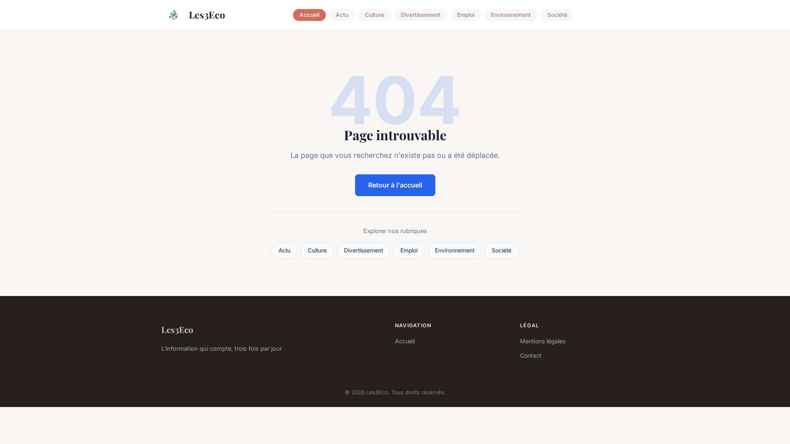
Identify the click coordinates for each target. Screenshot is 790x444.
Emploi (465, 15)
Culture (374, 15)
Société (557, 15)
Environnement (511, 15)
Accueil (309, 15)
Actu (342, 15)
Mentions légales (542, 341)
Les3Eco (207, 14)
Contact (530, 355)
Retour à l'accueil (395, 185)
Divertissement (421, 15)
